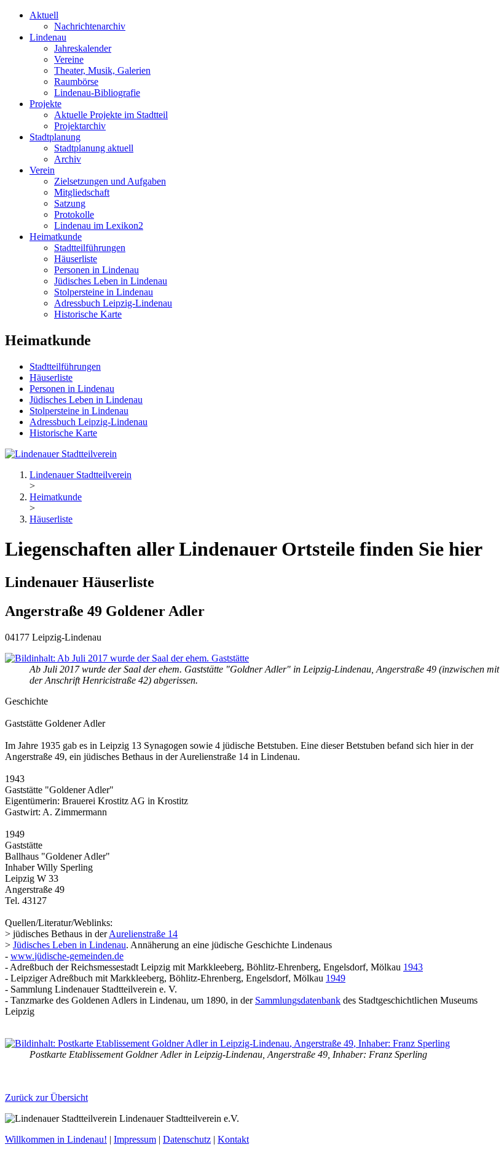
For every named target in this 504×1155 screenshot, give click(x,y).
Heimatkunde (56, 236)
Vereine (69, 59)
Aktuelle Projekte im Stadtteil (111, 115)
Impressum (135, 1139)
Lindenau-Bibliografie (97, 92)
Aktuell (44, 15)
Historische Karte (88, 314)
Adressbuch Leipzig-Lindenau (113, 303)
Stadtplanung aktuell (93, 148)
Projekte (45, 103)
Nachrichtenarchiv (89, 26)
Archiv (67, 159)
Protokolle (74, 214)
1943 (413, 967)
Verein (42, 170)
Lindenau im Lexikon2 (98, 225)
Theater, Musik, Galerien (102, 70)
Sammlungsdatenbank (298, 1000)
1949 (335, 978)
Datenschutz (187, 1139)
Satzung (69, 203)
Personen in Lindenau (96, 270)
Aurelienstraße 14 (143, 934)
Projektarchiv (80, 126)
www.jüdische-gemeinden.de (67, 956)
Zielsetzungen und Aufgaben (110, 181)
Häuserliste (75, 259)
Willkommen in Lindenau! (56, 1139)
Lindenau (48, 37)
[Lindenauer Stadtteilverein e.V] (61, 454)
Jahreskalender (82, 48)
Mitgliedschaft (81, 192)
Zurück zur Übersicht (46, 1097)
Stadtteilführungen (89, 247)
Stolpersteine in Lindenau (103, 292)
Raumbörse (76, 81)
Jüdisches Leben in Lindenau (110, 281)
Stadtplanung (55, 137)
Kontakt (233, 1139)
